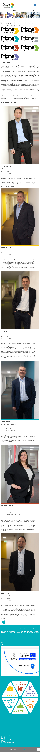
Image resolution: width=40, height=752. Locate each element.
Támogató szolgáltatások (5, 730)
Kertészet (3, 728)
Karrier (2, 740)
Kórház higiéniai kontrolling (6, 735)
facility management (20, 65)
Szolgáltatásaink (4, 723)
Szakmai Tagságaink (4, 738)
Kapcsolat (3, 741)
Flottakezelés (3, 729)
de (33, 1)
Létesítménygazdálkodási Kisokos (7, 739)
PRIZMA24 (3, 721)
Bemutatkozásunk (4, 734)
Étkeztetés (3, 724)
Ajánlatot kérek (4, 720)
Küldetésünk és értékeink (5, 736)
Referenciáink (3, 737)
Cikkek (2, 732)
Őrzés (2, 727)
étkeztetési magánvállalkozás (31, 75)
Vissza (4, 622)
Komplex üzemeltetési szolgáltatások (7, 731)
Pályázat (2, 722)
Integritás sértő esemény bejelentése (8, 742)
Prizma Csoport (22, 88)
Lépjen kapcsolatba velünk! (7, 647)
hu (6, 1)
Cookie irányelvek (27, 749)
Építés (2, 726)
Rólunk (2, 733)
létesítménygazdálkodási (24, 80)
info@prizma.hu (8, 22)
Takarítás (3, 725)
